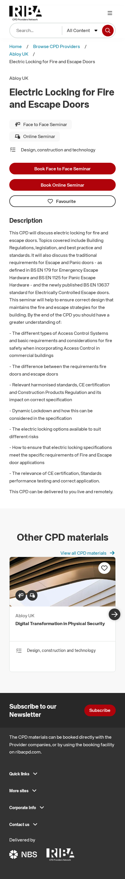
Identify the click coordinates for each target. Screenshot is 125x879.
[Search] (108, 30)
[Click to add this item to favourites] (104, 568)
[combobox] (82, 30)
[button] (62, 776)
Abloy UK (18, 54)
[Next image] (114, 614)
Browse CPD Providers (56, 46)
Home (15, 46)
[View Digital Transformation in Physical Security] (62, 604)
